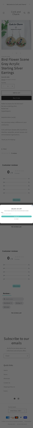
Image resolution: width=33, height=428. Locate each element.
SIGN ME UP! (16, 216)
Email (2, 212)
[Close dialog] (32, 205)
